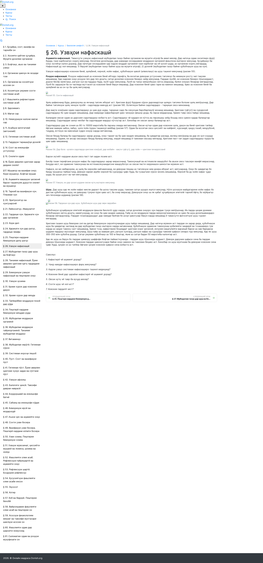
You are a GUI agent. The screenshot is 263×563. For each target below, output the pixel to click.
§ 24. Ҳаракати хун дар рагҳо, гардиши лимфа (19, 230)
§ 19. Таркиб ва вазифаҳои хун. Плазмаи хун (20, 193)
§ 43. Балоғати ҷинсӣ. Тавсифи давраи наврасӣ (20, 387)
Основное (10, 9)
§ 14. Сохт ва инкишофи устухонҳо (16, 149)
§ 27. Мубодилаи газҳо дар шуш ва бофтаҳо (20, 253)
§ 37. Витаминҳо (12, 339)
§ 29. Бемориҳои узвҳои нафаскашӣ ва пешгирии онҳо (19, 274)
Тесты (8, 16)
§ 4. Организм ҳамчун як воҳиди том (20, 75)
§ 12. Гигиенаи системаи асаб (19, 136)
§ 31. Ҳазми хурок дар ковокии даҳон (20, 288)
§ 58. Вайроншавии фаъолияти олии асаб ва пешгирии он (19, 508)
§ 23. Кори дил (11, 223)
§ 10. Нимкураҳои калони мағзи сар (20, 121)
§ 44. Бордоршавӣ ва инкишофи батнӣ (20, 395)
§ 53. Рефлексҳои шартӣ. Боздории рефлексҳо (16, 471)
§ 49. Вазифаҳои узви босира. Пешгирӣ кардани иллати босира (21, 429)
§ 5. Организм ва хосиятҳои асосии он (18, 83)
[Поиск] (1, 40)
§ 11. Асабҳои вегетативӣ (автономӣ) (16, 129)
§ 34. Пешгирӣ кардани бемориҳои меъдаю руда (16, 311)
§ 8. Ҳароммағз (11, 108)
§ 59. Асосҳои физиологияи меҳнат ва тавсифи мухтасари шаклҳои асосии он (19, 518)
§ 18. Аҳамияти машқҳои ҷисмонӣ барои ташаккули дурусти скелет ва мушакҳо (21, 182)
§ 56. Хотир (9, 492)
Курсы (8, 12)
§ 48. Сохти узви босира (16, 422)
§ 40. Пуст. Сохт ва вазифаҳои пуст (19, 360)
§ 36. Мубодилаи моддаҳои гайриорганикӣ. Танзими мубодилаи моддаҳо (18, 330)
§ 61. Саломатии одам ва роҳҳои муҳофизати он (21, 538)
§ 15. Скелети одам (13, 156)
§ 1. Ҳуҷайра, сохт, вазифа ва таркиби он (19, 48)
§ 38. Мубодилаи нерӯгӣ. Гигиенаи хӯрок (22, 346)
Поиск (12, 19)
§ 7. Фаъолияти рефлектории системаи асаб (18, 101)
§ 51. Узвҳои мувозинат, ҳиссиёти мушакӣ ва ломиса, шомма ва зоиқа (21, 448)
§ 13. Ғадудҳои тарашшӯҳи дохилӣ (22, 142)
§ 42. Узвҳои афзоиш (14, 379)
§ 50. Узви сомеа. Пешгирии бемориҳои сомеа (18, 438)
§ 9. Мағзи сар (11, 113)
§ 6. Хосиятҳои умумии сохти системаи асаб (19, 92)
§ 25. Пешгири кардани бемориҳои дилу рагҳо (15, 239)
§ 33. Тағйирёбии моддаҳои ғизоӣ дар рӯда (21, 302)
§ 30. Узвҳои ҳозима (14, 281)
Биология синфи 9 (75, 45)
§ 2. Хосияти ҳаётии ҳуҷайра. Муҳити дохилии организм (19, 57)
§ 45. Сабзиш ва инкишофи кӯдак (21, 402)
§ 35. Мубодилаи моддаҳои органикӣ (18, 320)
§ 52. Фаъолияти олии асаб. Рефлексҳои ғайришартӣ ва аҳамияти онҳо (18, 460)
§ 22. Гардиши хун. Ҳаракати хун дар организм (21, 216)
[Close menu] (2, 6)
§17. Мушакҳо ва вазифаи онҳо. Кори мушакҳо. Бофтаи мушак (20, 172)
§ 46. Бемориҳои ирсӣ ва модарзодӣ (17, 410)
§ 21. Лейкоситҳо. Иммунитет (19, 208)
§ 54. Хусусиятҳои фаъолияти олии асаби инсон (19, 480)
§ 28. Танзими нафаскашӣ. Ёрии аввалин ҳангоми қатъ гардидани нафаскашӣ (21, 263)
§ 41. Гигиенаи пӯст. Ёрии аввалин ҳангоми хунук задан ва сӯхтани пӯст (21, 371)
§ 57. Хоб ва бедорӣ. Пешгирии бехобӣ (20, 499)
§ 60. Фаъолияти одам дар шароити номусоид (17, 529)
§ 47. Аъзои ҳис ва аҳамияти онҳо (21, 416)
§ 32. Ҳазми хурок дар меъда (19, 295)
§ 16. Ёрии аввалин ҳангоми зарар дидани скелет (21, 163)
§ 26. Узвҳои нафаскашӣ (16, 246)
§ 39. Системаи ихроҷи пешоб (19, 353)
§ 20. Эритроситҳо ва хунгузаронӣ (15, 202)
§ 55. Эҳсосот (10, 487)
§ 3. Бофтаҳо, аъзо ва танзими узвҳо (19, 66)
